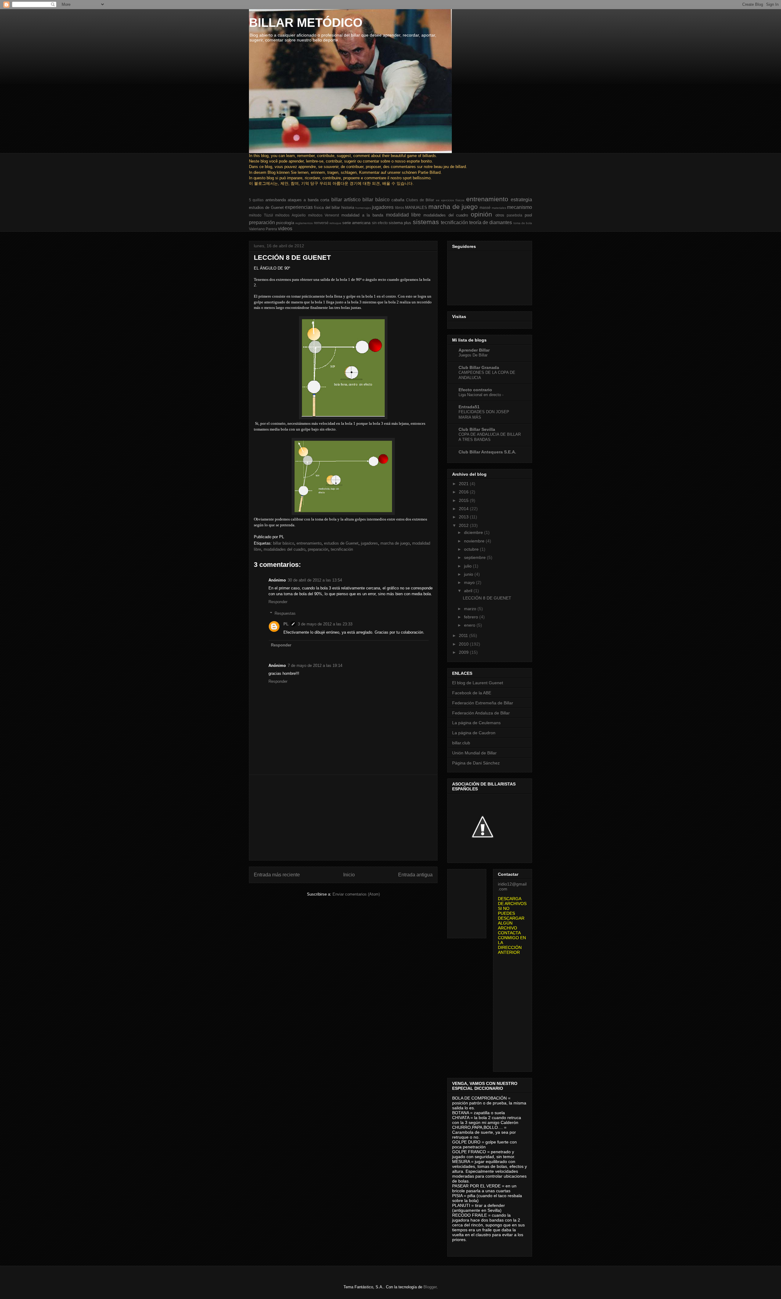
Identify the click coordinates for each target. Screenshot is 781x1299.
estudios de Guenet (266, 207)
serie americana (356, 222)
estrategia (521, 199)
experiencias (299, 207)
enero (470, 625)
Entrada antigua (415, 874)
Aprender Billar (474, 350)
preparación (262, 222)
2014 (464, 508)
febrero (471, 616)
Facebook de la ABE (471, 692)
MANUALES (416, 207)
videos (285, 228)
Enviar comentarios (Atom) (356, 894)
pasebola (514, 215)
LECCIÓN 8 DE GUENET (487, 598)
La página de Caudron (473, 732)
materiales (499, 207)
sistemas (426, 221)
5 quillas (256, 200)
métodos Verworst (323, 215)
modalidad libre (403, 214)
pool (528, 215)
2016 (464, 491)
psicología (285, 222)
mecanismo (519, 207)
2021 (464, 483)
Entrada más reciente (277, 874)
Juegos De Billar (473, 355)
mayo (470, 582)
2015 (464, 500)
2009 (464, 652)
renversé (321, 223)
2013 (464, 516)
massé (485, 207)
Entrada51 (469, 406)
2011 (464, 635)
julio (468, 566)
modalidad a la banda (362, 215)
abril (468, 590)
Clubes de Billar (420, 200)
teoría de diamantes (490, 222)
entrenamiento (487, 198)
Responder (277, 601)
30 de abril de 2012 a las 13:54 (315, 580)
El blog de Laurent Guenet (477, 682)
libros (399, 207)
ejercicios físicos (452, 200)
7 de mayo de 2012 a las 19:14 (315, 665)
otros (499, 215)
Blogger (430, 1287)
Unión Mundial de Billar (474, 752)
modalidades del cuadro (445, 215)
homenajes (363, 207)
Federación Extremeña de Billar (482, 702)
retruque (335, 223)
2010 (464, 644)
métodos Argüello (290, 215)
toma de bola (522, 223)
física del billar (327, 207)
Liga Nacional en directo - (481, 394)
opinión (481, 214)
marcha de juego (453, 206)
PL (286, 624)
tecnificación (454, 222)
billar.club (461, 742)
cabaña (397, 200)
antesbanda (275, 200)
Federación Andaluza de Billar (481, 712)
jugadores (383, 207)
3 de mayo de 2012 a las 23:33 (325, 624)
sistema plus (400, 222)
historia (347, 207)
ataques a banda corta (308, 200)
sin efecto (380, 223)
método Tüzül (261, 215)
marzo (470, 608)
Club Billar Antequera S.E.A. (487, 451)
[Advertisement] (343, 817)
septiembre (475, 557)
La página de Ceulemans (476, 722)
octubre (472, 549)
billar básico (375, 199)
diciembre (474, 532)
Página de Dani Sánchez (476, 762)
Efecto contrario (475, 389)
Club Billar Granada (479, 367)
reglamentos (304, 223)
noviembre (475, 541)
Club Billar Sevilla (477, 429)
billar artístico (346, 199)
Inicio (349, 874)
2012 (464, 525)
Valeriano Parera (263, 229)
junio (469, 574)
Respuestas (285, 613)
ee (438, 200)
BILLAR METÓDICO (305, 22)
